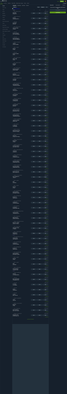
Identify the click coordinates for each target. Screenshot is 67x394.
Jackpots (9, 3)
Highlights (14, 5)
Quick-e (27, 5)
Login (58, 1)
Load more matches (30, 319)
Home (1, 3)
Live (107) (5, 3)
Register (62, 1)
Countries (23, 5)
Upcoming (19, 5)
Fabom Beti (13, 3)
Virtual (25, 3)
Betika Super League (19, 3)
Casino (28, 3)
